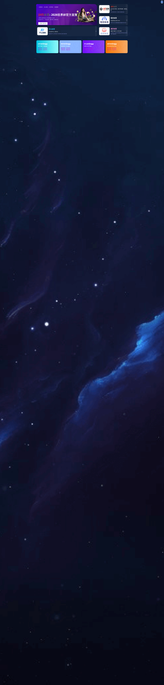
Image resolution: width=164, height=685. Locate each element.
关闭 (162, 2)
